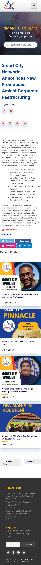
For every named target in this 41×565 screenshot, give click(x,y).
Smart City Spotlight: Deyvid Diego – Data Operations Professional (18, 514)
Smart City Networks (20, 16)
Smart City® (25, 561)
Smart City (20, 13)
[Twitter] (18, 124)
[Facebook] (11, 124)
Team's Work (6, 234)
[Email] (3, 124)
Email (8, 540)
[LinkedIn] (25, 124)
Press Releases (11, 230)
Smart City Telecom (20, 18)
